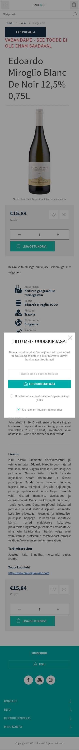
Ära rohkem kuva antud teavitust (42, 409)
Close (70, 337)
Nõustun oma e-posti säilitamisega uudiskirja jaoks (42, 398)
